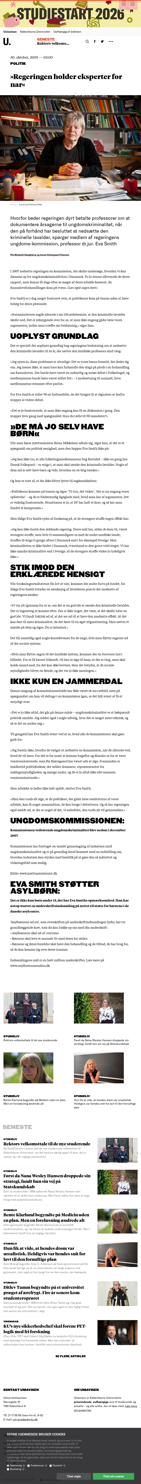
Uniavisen (10, 31)
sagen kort (89, 287)
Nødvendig (17, 1465)
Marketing (17, 1469)
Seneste (46, 39)
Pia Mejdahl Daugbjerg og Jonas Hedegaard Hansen (39, 254)
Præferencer (38, 1465)
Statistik (59, 1465)
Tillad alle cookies (113, 1476)
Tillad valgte (74, 1476)
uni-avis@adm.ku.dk (25, 1419)
